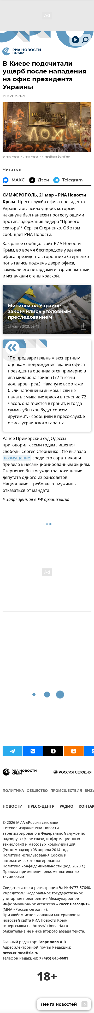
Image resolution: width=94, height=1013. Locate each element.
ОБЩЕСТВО (37, 791)
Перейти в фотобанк (57, 157)
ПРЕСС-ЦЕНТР (41, 807)
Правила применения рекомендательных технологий (41, 874)
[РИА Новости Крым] (21, 51)
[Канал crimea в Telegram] (12, 751)
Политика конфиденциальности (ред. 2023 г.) (44, 866)
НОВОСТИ (12, 807)
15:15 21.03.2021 (14, 96)
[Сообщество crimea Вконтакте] (33, 751)
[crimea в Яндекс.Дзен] (53, 751)
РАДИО (66, 807)
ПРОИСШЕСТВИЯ (66, 791)
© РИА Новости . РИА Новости (22, 157)
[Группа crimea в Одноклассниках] (74, 751)
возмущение (17, 458)
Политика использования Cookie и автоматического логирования (34, 858)
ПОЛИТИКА (13, 791)
